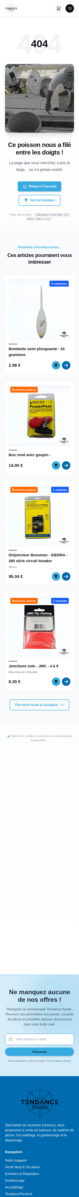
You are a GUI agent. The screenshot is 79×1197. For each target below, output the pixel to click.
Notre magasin (16, 1160)
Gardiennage (15, 1180)
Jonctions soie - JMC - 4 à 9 (33, 666)
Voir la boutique (42, 200)
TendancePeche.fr (18, 1194)
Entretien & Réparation (22, 1174)
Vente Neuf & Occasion (22, 1167)
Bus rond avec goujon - (30, 455)
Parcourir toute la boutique (36, 705)
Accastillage (14, 1187)
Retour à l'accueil (42, 186)
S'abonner (39, 1051)
